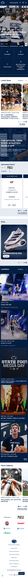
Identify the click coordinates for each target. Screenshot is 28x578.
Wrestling (3, 341)
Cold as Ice (6, 305)
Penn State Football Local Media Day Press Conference (14, 382)
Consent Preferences (14, 551)
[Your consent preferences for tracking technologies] (2, 575)
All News (22, 124)
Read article (4, 40)
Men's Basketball (5, 454)
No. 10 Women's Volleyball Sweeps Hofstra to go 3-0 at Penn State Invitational (11, 116)
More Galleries (22, 508)
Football (3, 23)
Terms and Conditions (14, 554)
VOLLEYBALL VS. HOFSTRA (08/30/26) (11, 500)
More (25, 459)
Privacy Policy (14, 548)
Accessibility (14, 566)
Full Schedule (22, 212)
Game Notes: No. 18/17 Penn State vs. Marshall (14, 29)
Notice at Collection (14, 563)
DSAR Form (14, 557)
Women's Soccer (12, 192)
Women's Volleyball (6, 112)
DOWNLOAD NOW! (4, 154)
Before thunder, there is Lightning (13, 418)
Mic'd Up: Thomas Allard (9, 456)
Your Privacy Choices (14, 560)
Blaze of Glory (6, 343)
